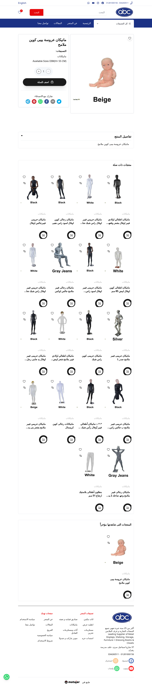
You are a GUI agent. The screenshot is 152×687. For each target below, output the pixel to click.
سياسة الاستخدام (27, 619)
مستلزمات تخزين (88, 631)
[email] (52, 101)
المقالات (58, 23)
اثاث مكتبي (88, 619)
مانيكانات (126, 213)
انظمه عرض (88, 624)
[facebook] (46, 101)
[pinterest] (34, 101)
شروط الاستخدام (45, 640)
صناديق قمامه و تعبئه (68, 619)
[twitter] (59, 101)
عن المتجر (72, 23)
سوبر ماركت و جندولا (68, 638)
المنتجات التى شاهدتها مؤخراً (115, 524)
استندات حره (87, 638)
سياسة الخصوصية (45, 635)
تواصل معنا (43, 23)
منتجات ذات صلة (122, 165)
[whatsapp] (40, 101)
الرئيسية (87, 23)
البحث (36, 12)
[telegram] (28, 101)
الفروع (50, 629)
